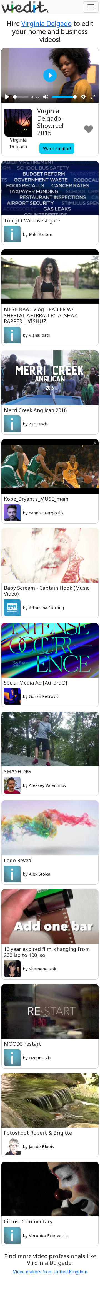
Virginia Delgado (46, 23)
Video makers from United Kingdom (50, 1272)
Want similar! (57, 148)
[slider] (21, 97)
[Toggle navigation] (91, 7)
